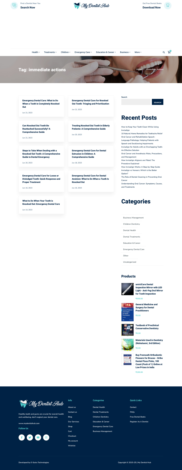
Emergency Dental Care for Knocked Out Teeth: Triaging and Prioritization (90, 102)
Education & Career (131, 243)
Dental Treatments (131, 236)
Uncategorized (129, 262)
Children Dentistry (131, 224)
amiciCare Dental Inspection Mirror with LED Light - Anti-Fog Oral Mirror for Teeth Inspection (149, 289)
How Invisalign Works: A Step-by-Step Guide (140, 167)
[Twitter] (30, 437)
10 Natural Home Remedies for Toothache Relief (141, 133)
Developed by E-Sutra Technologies (34, 462)
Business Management (133, 217)
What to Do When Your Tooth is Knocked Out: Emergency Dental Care (41, 202)
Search (124, 97)
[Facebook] (22, 437)
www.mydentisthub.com (29, 423)
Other (125, 255)
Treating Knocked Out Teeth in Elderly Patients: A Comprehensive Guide (91, 127)
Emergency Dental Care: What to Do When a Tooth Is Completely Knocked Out (40, 104)
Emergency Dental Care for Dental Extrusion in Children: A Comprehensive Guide (89, 154)
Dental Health (129, 230)
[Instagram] (46, 437)
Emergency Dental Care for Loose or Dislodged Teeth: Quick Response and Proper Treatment (41, 179)
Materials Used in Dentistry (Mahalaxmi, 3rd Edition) (149, 342)
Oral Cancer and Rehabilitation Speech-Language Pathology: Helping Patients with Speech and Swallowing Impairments (140, 140)
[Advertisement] (91, 29)
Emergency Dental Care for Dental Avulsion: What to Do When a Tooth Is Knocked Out (90, 179)
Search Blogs (157, 103)
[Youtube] (38, 437)
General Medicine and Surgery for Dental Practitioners (146, 307)
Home (139, 69)
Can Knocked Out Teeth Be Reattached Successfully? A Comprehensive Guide (36, 129)
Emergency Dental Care (133, 249)
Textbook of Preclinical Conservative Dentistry (147, 327)
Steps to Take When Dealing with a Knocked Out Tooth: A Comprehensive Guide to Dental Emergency (41, 154)
